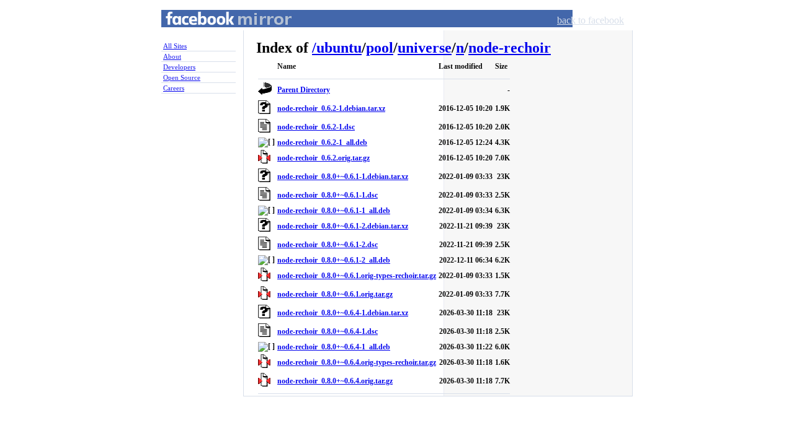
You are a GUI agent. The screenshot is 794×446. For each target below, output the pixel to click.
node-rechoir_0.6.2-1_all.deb (322, 142)
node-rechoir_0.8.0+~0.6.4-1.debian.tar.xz (342, 312)
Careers (173, 88)
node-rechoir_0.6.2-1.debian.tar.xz (331, 108)
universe (425, 48)
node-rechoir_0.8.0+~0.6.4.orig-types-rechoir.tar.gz (356, 362)
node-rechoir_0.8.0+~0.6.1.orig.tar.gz (335, 294)
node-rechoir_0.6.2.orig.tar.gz (323, 158)
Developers (179, 67)
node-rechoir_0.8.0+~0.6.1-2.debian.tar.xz (342, 226)
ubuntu (339, 48)
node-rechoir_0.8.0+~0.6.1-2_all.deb (333, 260)
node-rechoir (509, 48)
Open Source (181, 77)
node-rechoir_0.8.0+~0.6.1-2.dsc (327, 244)
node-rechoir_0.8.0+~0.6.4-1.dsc (327, 331)
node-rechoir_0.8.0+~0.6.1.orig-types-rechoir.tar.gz (356, 275)
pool (379, 48)
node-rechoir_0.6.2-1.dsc (316, 127)
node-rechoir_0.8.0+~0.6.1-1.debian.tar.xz (342, 176)
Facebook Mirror (217, 33)
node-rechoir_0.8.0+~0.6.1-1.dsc (327, 195)
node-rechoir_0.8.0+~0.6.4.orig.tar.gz (335, 381)
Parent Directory (303, 89)
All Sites (175, 46)
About (172, 56)
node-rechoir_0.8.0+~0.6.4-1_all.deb (333, 347)
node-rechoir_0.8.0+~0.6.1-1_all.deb (333, 210)
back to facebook (590, 20)
